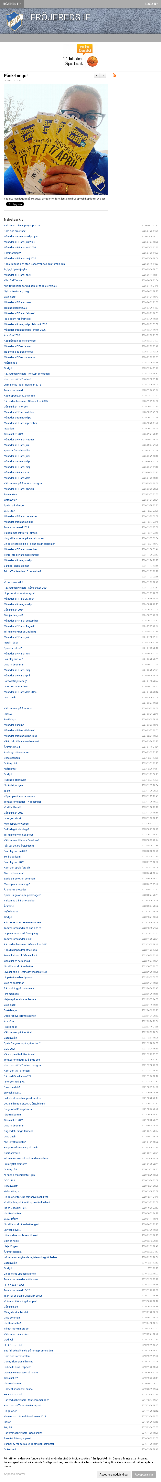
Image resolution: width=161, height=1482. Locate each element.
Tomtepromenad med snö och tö (22, 928)
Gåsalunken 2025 (13, 434)
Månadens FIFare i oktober (19, 412)
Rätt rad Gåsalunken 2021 (18, 1076)
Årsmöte (9, 906)
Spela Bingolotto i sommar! (19, 878)
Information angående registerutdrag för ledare (30, 1257)
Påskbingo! (10, 1026)
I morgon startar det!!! (16, 686)
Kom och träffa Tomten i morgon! (22, 1065)
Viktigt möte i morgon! (16, 1328)
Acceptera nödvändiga (114, 1474)
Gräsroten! (10, 1449)
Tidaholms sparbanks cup (19, 351)
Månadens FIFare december (20, 357)
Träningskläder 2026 (15, 307)
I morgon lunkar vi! (14, 1081)
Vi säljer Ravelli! (12, 807)
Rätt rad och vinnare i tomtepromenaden (26, 1400)
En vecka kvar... (12, 1092)
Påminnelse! (10, 494)
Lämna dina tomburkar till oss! (21, 1235)
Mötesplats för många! (17, 884)
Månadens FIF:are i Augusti (19, 439)
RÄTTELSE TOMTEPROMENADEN (22, 922)
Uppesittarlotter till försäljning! (21, 933)
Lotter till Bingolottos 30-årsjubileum (24, 1103)
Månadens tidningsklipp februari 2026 (25, 324)
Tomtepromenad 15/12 (17, 1290)
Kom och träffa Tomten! (17, 379)
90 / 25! (8, 1427)
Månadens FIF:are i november (20, 549)
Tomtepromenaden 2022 (18, 938)
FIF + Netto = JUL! (14, 1284)
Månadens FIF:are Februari (19, 488)
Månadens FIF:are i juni (17, 456)
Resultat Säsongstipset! (17, 1438)
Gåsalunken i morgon (16, 406)
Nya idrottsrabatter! (15, 1142)
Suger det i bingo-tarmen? (18, 1131)
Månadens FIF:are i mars (17, 302)
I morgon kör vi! (12, 818)
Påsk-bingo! (15, 75)
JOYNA (8, 713)
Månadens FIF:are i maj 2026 (20, 258)
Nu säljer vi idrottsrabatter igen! (21, 1224)
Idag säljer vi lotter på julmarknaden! (24, 538)
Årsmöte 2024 (12, 746)
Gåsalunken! (11, 1306)
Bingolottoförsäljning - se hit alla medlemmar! (29, 543)
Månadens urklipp (14, 724)
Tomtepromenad (13, 390)
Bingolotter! (10, 1410)
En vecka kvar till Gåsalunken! (20, 955)
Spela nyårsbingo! (14, 505)
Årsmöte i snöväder (15, 889)
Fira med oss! (11, 993)
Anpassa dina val (14, 1474)
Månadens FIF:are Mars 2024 (20, 692)
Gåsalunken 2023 (13, 812)
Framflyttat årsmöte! (15, 1164)
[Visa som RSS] (114, 75)
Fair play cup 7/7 (13, 659)
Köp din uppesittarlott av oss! (20, 949)
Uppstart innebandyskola (18, 977)
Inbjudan (9, 428)
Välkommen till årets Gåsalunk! (21, 840)
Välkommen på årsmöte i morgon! (23, 483)
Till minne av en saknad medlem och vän (26, 1158)
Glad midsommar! (14, 664)
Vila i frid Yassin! (13, 280)
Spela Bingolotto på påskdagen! (22, 895)
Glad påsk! (10, 296)
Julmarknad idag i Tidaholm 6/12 (22, 384)
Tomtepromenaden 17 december (22, 801)
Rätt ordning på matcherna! (19, 988)
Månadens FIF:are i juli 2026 (19, 241)
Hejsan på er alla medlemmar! (20, 999)
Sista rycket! (11, 1185)
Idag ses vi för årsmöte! (17, 318)
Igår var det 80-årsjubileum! (19, 845)
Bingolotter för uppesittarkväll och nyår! (26, 1196)
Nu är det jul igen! (13, 785)
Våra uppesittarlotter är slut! (19, 1054)
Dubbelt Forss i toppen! (17, 1367)
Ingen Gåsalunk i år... (15, 1207)
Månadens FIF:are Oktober (19, 598)
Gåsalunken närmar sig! (17, 960)
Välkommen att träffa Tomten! (21, 532)
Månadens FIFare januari (17, 346)
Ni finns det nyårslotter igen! (19, 1174)
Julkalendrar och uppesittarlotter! (22, 1098)
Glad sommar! (12, 1317)
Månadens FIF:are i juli (16, 445)
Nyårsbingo (10, 362)
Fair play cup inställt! (15, 851)
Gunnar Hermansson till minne (21, 1372)
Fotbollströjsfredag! (15, 681)
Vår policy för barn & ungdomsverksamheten (29, 1443)
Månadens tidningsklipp (17, 417)
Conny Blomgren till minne (18, 1361)
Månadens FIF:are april (16, 472)
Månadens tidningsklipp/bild (20, 735)
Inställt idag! (11, 642)
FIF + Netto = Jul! (13, 1345)
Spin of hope (11, 1240)
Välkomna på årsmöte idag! (19, 900)
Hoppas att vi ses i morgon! (19, 593)
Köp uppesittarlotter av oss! (19, 395)
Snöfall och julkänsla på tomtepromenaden (28, 1350)
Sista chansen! (12, 757)
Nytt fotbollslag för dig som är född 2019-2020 (30, 285)
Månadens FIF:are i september (21, 620)
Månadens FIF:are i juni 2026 (20, 247)
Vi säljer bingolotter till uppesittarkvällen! (27, 1202)
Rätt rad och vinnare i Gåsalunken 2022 (26, 944)
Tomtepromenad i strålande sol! (22, 1059)
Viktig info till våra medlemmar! (21, 554)
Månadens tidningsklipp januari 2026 (25, 329)
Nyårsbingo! (11, 911)
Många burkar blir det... (17, 1312)
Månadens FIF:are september (20, 423)
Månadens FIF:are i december (20, 516)
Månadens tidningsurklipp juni (21, 236)
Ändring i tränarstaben (16, 752)
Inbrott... (8, 1421)
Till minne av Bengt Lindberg (20, 631)
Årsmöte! (9, 1021)
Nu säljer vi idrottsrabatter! (19, 966)
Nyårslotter (10, 768)
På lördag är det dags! (16, 829)
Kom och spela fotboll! (17, 867)
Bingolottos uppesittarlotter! (20, 1273)
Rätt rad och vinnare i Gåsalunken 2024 (26, 587)
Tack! (7, 790)
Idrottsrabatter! (12, 1114)
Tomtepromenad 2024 (16, 527)
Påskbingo (10, 719)
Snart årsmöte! (12, 1153)
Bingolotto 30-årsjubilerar (18, 1109)
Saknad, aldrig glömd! (16, 565)
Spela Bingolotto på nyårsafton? (22, 1043)
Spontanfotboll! (13, 648)
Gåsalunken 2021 (13, 1120)
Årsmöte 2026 (12, 335)
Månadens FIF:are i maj (17, 467)
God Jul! (8, 1339)
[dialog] (80, 1466)
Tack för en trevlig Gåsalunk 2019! (23, 1295)
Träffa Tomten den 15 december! (22, 571)
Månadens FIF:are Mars (17, 477)
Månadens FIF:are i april (17, 274)
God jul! (8, 368)
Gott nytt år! (10, 499)
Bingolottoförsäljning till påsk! (21, 1147)
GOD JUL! (9, 510)
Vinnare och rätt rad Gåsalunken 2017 (25, 1416)
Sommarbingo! (12, 252)
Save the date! (12, 1087)
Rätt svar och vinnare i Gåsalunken (23, 1432)
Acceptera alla (144, 1474)
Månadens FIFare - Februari (19, 730)
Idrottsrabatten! (12, 1213)
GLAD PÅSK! (11, 1218)
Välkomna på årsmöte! (16, 1334)
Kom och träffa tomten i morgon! (22, 1405)
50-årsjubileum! (12, 856)
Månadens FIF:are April (17, 675)
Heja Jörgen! (11, 1246)
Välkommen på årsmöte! (18, 708)
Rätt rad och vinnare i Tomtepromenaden (27, 373)
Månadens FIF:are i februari (19, 313)
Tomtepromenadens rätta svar (21, 1279)
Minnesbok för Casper (16, 823)
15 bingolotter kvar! (15, 779)
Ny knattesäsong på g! (16, 291)
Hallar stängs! (11, 1191)
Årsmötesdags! (13, 1251)
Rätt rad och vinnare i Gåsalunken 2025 (26, 401)
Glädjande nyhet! (13, 615)
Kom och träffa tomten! (17, 1070)
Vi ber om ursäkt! (13, 582)
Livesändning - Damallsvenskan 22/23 (25, 971)
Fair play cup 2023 (14, 862)
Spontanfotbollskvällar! (17, 450)
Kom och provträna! (15, 231)
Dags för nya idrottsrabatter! (20, 1015)
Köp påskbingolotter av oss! (20, 340)
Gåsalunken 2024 (13, 609)
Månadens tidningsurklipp (19, 521)
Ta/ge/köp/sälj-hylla (15, 269)
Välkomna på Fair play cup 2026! (22, 225)
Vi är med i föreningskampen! (20, 1301)
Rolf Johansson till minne (18, 1389)
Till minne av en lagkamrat (18, 834)
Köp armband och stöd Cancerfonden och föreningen (34, 263)
